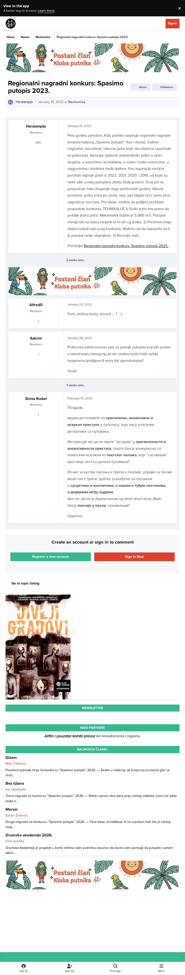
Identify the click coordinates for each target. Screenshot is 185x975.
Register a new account (50, 557)
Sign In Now (134, 557)
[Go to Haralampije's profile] (10, 102)
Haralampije (24, 102)
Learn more (9, 8)
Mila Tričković (16, 764)
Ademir (36, 338)
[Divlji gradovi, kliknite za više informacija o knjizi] (38, 597)
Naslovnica (76, 102)
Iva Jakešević (16, 789)
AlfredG (36, 305)
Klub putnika (15, 841)
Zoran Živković (16, 815)
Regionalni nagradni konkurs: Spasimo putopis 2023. (126, 246)
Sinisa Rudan (36, 399)
